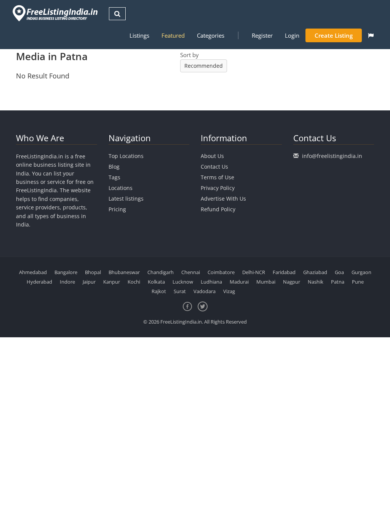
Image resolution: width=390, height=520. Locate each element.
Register (262, 35)
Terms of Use (217, 177)
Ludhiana (211, 281)
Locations (121, 187)
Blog (114, 166)
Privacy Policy (218, 187)
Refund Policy (218, 209)
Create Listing (334, 35)
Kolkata (156, 281)
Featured (173, 35)
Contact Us (214, 166)
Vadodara (204, 291)
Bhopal (93, 272)
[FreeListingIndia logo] (55, 13)
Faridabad (284, 272)
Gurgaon (361, 272)
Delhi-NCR (253, 272)
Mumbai (265, 281)
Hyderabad (39, 281)
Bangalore (65, 272)
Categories (210, 35)
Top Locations (126, 156)
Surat (180, 291)
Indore (67, 281)
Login (292, 35)
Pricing (117, 209)
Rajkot (159, 291)
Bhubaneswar (124, 272)
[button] (371, 35)
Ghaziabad (315, 272)
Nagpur (291, 281)
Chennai (190, 272)
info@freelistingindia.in (332, 156)
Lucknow (183, 281)
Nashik (315, 281)
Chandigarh (160, 272)
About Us (212, 156)
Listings (139, 35)
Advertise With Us (223, 198)
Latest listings (126, 198)
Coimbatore (221, 272)
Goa (339, 272)
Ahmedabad (33, 272)
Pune (358, 281)
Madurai (239, 281)
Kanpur (111, 281)
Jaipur (89, 281)
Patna (337, 281)
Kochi (134, 281)
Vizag (229, 291)
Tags (114, 177)
